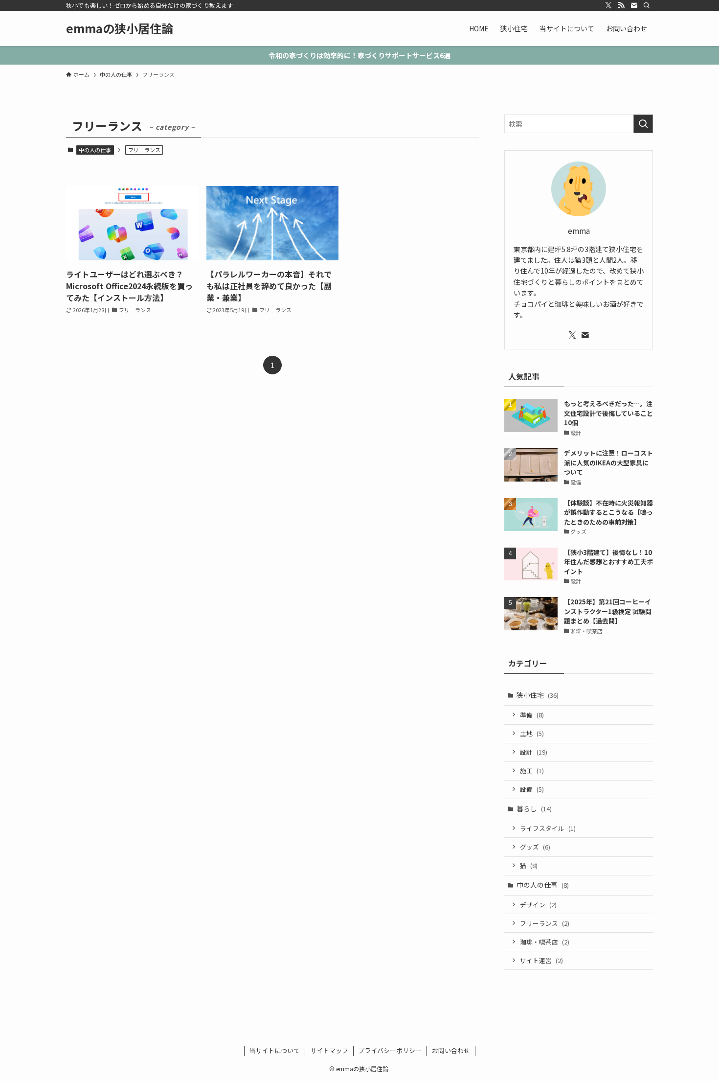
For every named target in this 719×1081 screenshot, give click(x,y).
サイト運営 (541, 960)
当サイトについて (274, 1050)
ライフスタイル (548, 828)
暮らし (534, 808)
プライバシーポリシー (390, 1050)
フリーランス (544, 923)
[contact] (634, 5)
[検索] (646, 5)
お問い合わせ (451, 1050)
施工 (532, 770)
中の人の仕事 (95, 150)
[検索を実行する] (643, 124)
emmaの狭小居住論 (119, 28)
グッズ (535, 846)
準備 (532, 714)
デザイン (538, 904)
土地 (532, 733)
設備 (532, 789)
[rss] (621, 5)
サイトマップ (329, 1050)
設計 (533, 752)
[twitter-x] (608, 5)
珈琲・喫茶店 (544, 941)
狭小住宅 (538, 695)
